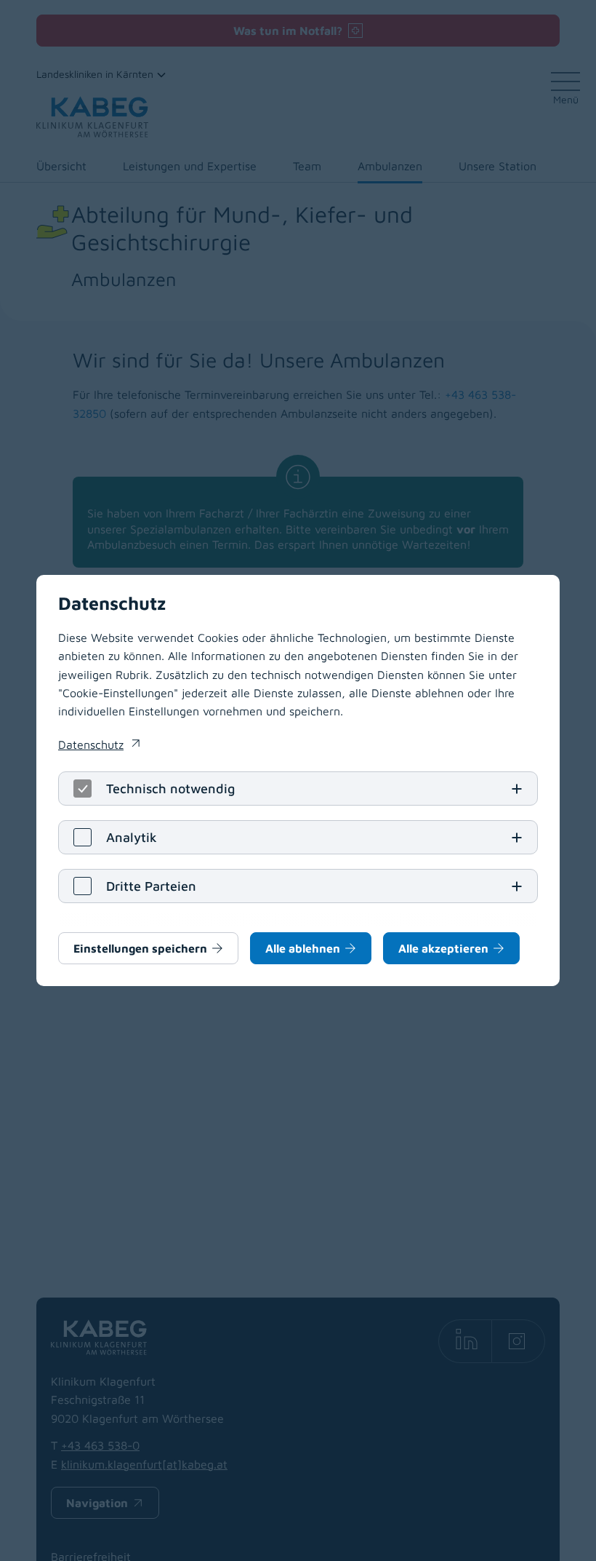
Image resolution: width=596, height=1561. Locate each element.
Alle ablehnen (302, 948)
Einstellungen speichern (140, 948)
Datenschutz (99, 746)
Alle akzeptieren (443, 948)
